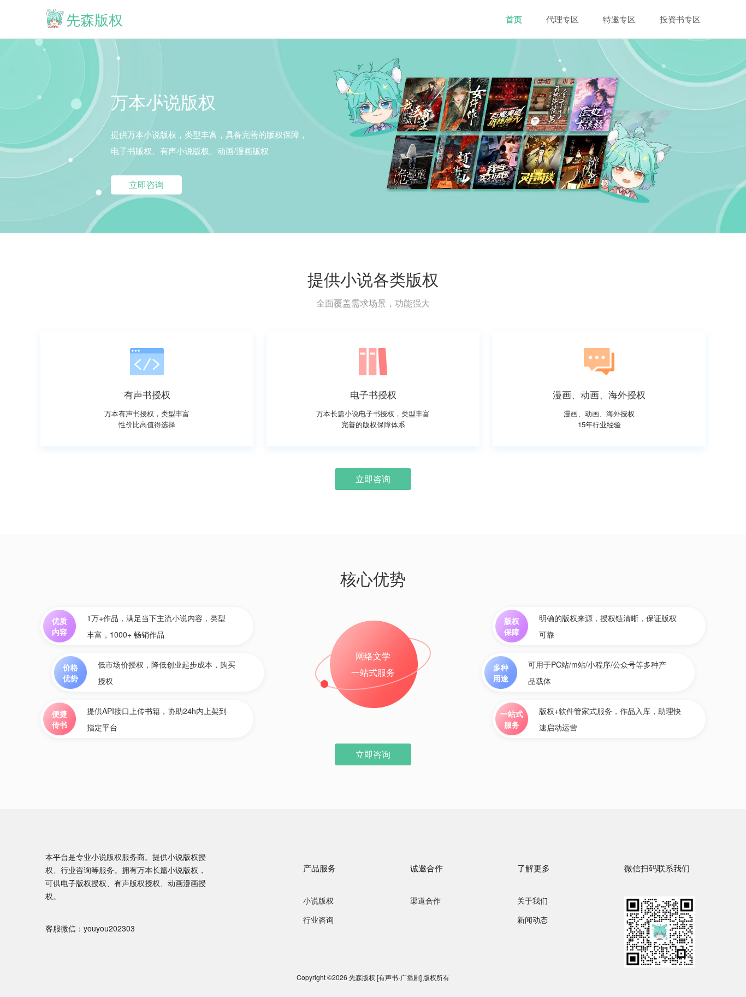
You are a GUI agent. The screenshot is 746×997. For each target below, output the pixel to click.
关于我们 (532, 900)
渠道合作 (425, 900)
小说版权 (318, 900)
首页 (514, 19)
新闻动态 (532, 919)
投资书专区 (680, 19)
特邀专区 (619, 19)
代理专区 (562, 19)
